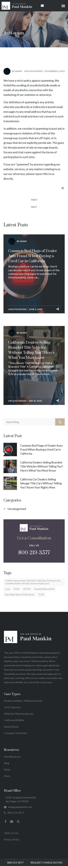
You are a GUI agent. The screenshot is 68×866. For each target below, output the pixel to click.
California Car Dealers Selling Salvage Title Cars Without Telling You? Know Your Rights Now (41, 483)
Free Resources (12, 756)
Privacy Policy (11, 839)
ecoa (7, 589)
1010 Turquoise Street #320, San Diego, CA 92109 (21, 799)
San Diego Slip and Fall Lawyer (19, 594)
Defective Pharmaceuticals (18, 713)
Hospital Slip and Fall (44, 589)
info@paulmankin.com (20, 806)
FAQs (7, 769)
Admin (18, 71)
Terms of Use (11, 832)
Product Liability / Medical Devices (23, 700)
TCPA (41, 594)
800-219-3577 (34, 552)
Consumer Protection (15, 733)
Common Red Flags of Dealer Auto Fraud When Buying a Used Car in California (32, 256)
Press (7, 775)
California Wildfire (14, 720)
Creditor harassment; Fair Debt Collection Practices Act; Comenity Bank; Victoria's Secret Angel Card (33, 582)
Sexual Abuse (11, 726)
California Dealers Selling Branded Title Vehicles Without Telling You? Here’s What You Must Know (31, 350)
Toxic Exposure (12, 707)
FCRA (16, 589)
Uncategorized (33, 71)
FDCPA (27, 589)
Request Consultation (46, 862)
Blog (6, 762)
